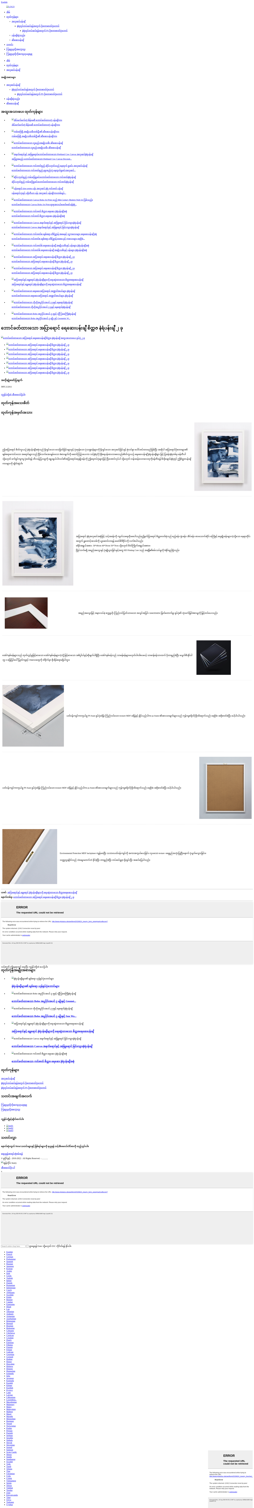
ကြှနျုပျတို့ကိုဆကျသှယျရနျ (19, 54)
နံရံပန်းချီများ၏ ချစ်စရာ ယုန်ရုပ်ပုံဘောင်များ (35, 986)
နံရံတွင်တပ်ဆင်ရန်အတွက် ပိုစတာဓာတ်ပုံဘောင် (38, 26)
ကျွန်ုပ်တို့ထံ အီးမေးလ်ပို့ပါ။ (13, 394)
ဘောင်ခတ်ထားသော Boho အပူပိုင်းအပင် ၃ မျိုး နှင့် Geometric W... (41, 318)
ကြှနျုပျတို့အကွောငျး (16, 49)
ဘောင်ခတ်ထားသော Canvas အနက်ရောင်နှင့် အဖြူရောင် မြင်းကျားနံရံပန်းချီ (45, 227)
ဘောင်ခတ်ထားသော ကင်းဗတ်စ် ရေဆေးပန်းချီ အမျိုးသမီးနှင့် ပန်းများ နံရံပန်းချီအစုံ (49, 250)
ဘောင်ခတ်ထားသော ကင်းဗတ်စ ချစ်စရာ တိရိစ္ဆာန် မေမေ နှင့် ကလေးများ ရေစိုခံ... (48, 239)
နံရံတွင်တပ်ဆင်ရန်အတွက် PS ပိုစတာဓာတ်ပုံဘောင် (45, 31)
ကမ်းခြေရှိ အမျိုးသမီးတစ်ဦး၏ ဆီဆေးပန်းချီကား (34, 136)
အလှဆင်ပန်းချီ (18, 21)
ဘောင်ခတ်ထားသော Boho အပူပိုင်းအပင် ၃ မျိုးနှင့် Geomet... (44, 1001)
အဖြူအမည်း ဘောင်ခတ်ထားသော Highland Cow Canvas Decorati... (42, 159)
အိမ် (8, 12)
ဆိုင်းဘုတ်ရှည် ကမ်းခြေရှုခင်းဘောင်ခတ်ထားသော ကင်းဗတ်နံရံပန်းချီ (43, 182)
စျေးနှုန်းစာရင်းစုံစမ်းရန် (12, 1154)
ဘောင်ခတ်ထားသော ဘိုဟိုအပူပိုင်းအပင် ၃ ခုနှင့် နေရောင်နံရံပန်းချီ (41, 307)
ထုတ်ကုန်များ (12, 17)
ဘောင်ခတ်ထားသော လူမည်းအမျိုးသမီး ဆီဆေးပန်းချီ (36, 147)
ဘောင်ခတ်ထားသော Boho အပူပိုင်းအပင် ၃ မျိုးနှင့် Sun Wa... (44, 1016)
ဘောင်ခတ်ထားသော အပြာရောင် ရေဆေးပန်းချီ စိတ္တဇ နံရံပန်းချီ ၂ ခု (42, 261)
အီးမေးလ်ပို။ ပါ (8, 1167)
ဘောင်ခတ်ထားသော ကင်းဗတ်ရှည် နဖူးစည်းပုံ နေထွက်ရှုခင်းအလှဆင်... (44, 170)
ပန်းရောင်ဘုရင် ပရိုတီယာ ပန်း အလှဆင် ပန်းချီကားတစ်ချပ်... (39, 193)
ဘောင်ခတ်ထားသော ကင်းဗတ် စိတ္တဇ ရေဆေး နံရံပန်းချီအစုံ (38, 216)
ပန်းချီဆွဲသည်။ (18, 35)
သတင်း (9, 44)
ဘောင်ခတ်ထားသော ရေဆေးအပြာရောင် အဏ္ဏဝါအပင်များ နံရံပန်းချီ (42, 296)
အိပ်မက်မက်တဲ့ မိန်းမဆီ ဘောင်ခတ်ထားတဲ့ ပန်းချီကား (36, 125)
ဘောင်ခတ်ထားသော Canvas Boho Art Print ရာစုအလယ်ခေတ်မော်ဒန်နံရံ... (44, 204)
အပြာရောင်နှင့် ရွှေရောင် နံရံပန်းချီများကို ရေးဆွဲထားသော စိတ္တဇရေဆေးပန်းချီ (46, 284)
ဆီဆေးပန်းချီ (18, 40)
